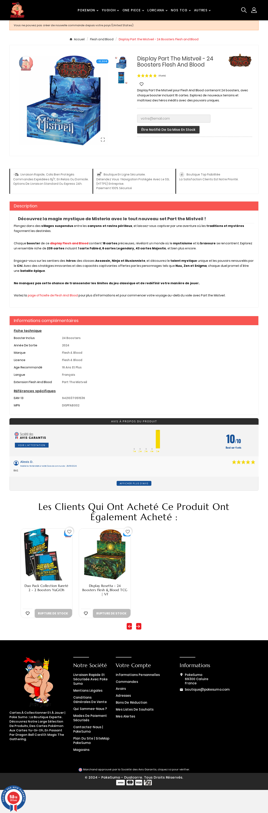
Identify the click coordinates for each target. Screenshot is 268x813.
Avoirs (121, 688)
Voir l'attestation (31, 445)
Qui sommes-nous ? (90, 709)
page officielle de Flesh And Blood (53, 295)
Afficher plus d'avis (134, 483)
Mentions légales (87, 690)
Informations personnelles (138, 675)
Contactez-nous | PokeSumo (88, 729)
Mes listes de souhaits (134, 709)
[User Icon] (254, 10)
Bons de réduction (131, 702)
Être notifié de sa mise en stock (168, 129)
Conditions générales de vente (90, 699)
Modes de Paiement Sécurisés (90, 718)
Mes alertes (125, 716)
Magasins (81, 750)
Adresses (123, 695)
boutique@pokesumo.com (207, 689)
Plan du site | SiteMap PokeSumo (91, 740)
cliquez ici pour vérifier (173, 769)
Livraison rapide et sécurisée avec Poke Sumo (90, 679)
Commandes (127, 681)
